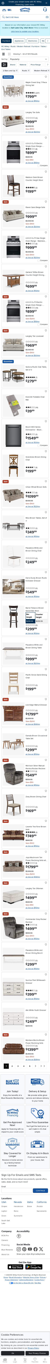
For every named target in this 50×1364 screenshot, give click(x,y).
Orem (3, 1216)
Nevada (18, 1202)
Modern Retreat (24, 46)
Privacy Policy (33, 1348)
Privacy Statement (11, 1280)
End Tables (6, 49)
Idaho (30, 1202)
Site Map (38, 1283)
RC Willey (5, 46)
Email (3, 1186)
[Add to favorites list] (45, 77)
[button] (10, 3)
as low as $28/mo (33, 1059)
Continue (40, 1190)
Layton (4, 1211)
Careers (4, 1240)
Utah (3, 1202)
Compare (44, 165)
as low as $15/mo (32, 291)
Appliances (19, 41)
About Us (5, 1254)
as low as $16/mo (32, 101)
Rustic (13, 46)
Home (6, 1277)
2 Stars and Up (9, 70)
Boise (29, 1206)
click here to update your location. (25, 31)
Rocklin (40, 1206)
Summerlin (18, 1216)
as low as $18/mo (32, 163)
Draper (4, 1206)
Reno (16, 1211)
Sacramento (42, 1211)
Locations (6, 1198)
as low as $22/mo (33, 506)
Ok (13, 1353)
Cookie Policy (39, 1280)
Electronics (32, 41)
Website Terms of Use (31, 1277)
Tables (44, 46)
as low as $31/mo (32, 442)
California (42, 1202)
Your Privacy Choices (37, 1353)
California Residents (26, 1280)
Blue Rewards (7, 1250)
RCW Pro (5, 1235)
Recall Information (15, 1277)
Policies (43, 1277)
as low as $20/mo (33, 132)
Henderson (18, 1206)
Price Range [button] (36, 65)
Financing (5, 1245)
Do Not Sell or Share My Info (23, 1283)
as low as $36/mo (33, 724)
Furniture (6, 41)
